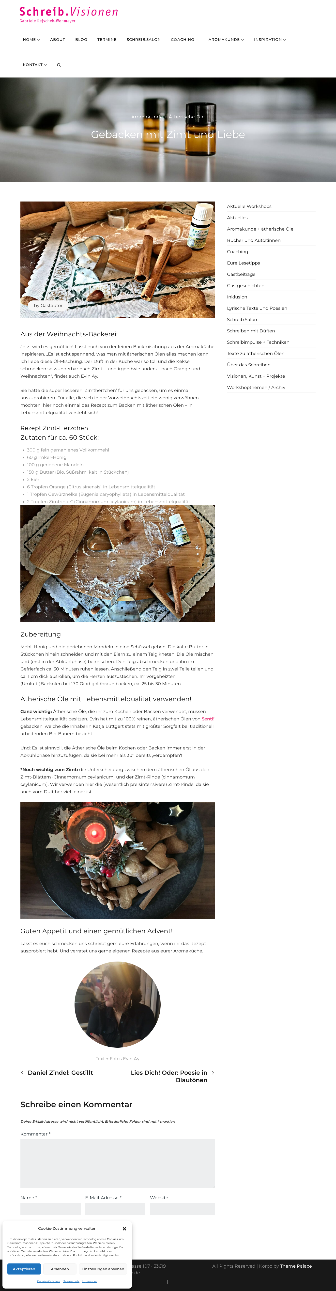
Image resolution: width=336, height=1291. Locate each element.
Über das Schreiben (249, 365)
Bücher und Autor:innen (254, 240)
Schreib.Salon (144, 39)
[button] (124, 1228)
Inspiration (268, 39)
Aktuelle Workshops (249, 206)
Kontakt (33, 64)
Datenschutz (71, 1281)
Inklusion (237, 297)
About (57, 39)
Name (28, 1197)
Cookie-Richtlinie (48, 1281)
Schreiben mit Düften (251, 331)
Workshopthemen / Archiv (256, 387)
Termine (107, 39)
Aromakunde (224, 39)
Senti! (208, 719)
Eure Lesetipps (243, 263)
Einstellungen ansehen (103, 1269)
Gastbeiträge (241, 274)
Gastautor (51, 305)
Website (159, 1197)
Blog (81, 39)
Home (29, 39)
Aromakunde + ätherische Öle (168, 117)
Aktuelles (237, 217)
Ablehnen (60, 1269)
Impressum (89, 1281)
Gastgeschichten (245, 285)
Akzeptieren (24, 1269)
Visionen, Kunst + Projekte (256, 376)
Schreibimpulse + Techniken (258, 342)
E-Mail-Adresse (103, 1197)
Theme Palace (296, 1266)
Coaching (182, 39)
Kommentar (35, 1134)
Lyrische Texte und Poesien (257, 308)
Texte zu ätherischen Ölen (256, 353)
